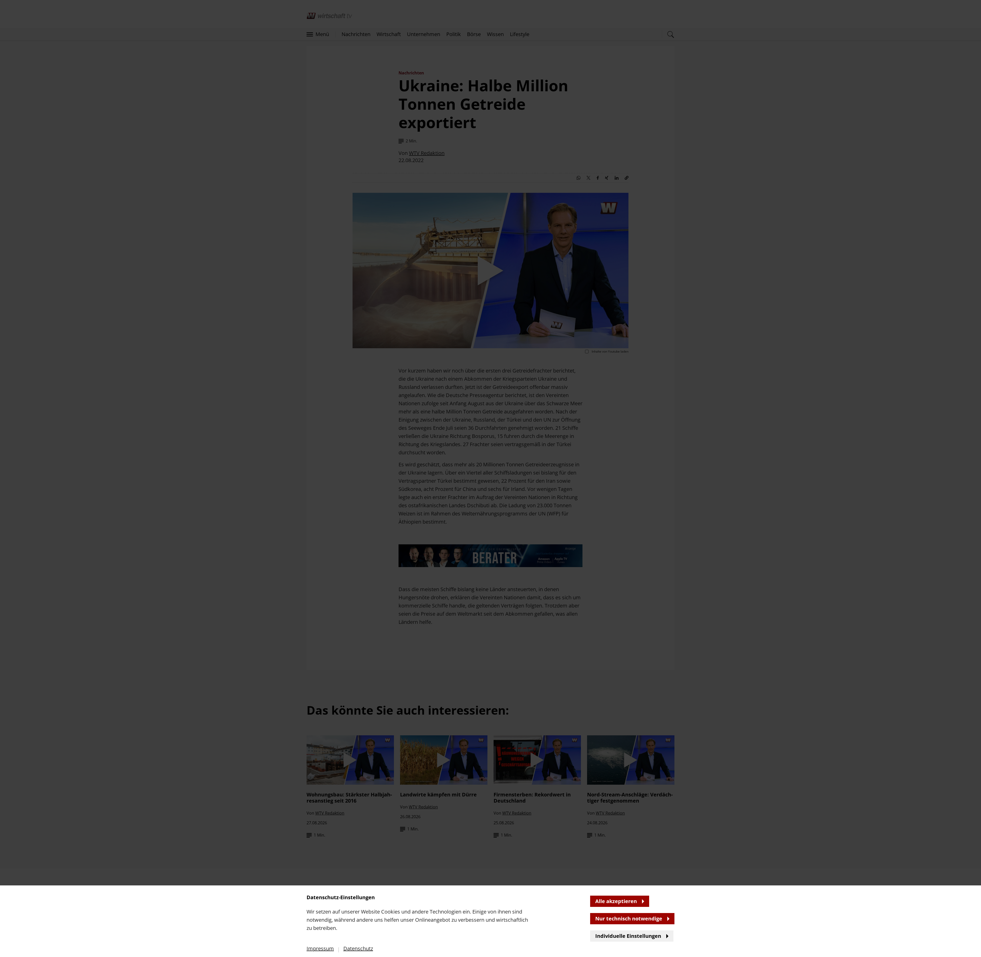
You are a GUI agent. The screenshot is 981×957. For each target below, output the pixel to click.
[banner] (490, 478)
